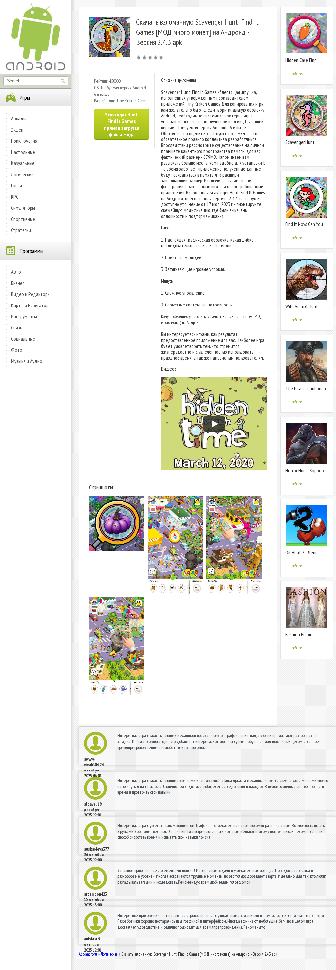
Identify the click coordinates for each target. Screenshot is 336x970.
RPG (15, 196)
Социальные (23, 338)
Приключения (24, 140)
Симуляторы (23, 207)
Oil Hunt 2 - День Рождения (301, 555)
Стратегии (21, 230)
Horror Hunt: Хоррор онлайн (304, 473)
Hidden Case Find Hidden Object (301, 63)
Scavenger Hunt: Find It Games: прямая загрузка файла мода (121, 124)
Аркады (18, 118)
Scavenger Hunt (300, 142)
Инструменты (24, 316)
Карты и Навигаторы (31, 305)
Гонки (16, 185)
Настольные (23, 152)
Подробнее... (294, 73)
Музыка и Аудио (26, 361)
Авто (16, 271)
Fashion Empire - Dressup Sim (300, 637)
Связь (16, 327)
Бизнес (17, 283)
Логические (22, 174)
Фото (16, 350)
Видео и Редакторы (31, 294)
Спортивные (23, 219)
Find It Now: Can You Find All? (304, 227)
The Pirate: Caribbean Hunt (305, 391)
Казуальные (22, 163)
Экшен (17, 129)
